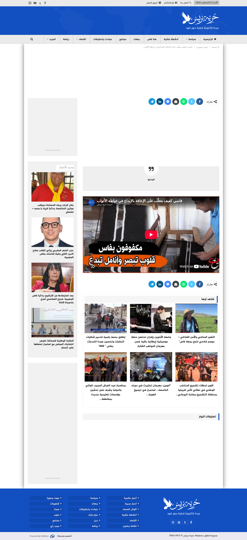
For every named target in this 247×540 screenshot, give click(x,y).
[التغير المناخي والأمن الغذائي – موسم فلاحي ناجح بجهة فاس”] (196, 318)
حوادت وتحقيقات (102, 39)
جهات (136, 39)
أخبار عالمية (130, 498)
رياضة (66, 39)
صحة (56, 509)
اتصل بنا (184, 3)
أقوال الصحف (130, 509)
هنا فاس (151, 39)
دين (96, 520)
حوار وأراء (93, 515)
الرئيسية (208, 39)
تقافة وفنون (130, 526)
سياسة (192, 39)
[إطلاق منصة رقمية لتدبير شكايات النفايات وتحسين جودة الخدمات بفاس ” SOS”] (106, 318)
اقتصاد (82, 39)
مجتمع (122, 39)
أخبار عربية (131, 504)
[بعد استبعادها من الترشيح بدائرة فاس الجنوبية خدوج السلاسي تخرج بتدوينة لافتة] (52, 277)
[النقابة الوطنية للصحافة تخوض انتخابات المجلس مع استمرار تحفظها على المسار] (52, 322)
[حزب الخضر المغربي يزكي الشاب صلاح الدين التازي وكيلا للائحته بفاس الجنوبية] (52, 232)
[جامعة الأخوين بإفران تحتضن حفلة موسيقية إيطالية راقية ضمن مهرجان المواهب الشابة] (151, 318)
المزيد (52, 39)
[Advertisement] (93, 20)
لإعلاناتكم (169, 3)
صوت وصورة (53, 498)
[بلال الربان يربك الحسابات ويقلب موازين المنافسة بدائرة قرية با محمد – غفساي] (52, 187)
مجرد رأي (54, 526)
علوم (56, 515)
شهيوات (54, 504)
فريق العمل (151, 3)
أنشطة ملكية (171, 39)
